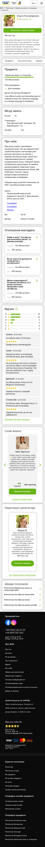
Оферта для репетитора (14, 672)
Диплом (10, 210)
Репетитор (9, 767)
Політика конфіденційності (15, 680)
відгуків (15, 733)
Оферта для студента (13, 676)
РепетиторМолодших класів (16, 835)
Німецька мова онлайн (13, 805)
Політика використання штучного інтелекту (21, 687)
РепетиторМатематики (14, 824)
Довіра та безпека (12, 691)
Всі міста (8, 782)
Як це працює (10, 657)
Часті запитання (11, 661)
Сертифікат (12, 203)
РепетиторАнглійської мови (15, 820)
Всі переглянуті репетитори (22, 575)
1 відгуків (17, 486)
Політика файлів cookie (14, 683)
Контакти (8, 653)
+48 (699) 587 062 (14, 633)
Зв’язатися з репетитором (22, 30)
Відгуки (7, 664)
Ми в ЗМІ (8, 668)
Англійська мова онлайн (14, 801)
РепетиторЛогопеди (13, 832)
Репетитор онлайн (12, 771)
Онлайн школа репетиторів (15, 790)
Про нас (8, 649)
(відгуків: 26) (27, 19)
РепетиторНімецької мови (15, 828)
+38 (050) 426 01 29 (15, 630)
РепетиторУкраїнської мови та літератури (21, 839)
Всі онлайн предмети (13, 778)
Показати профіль (22, 491)
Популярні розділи (12, 786)
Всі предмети (10, 774)
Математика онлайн (12, 809)
